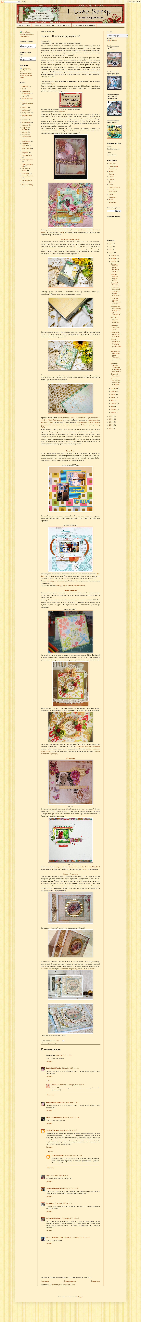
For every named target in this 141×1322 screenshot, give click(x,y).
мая (112, 400)
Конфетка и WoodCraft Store (115, 327)
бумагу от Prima (47, 422)
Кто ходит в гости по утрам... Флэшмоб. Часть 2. (115, 267)
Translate (114, 41)
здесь (53, 84)
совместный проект (26, 170)
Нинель (111, 179)
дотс (85, 869)
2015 (111, 253)
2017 (111, 247)
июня (113, 397)
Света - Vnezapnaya (70, 874)
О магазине (37, 25)
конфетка (25, 110)
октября (114, 261)
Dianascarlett (113, 169)
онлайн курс (26, 122)
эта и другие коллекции (55, 581)
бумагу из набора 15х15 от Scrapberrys (72, 417)
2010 (111, 428)
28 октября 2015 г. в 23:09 (73, 1155)
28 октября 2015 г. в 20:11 (63, 1055)
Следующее (45, 1281)
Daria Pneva (70, 451)
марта (113, 406)
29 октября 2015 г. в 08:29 (59, 1175)
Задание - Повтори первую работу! (114, 277)
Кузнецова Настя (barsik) (70, 239)
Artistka (62, 111)
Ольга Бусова (113, 166)
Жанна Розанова (70, 590)
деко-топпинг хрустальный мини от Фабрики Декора (72, 425)
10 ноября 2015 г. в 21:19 (81, 1237)
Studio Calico (73, 867)
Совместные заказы (63, 25)
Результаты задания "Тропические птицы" (116, 301)
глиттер (89, 749)
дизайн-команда (27, 98)
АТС (23, 89)
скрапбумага (81, 230)
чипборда (80, 746)
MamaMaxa (70, 758)
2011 (111, 425)
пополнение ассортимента (26, 136)
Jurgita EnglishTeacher (53, 1068)
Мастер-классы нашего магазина (84, 25)
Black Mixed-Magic (28, 185)
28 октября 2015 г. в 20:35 (70, 1068)
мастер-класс (26, 113)
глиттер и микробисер (69, 968)
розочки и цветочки (92, 746)
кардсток (58, 867)
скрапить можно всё (27, 165)
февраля (114, 409)
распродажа (26, 141)
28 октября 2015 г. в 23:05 (68, 1130)
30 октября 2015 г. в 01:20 (70, 1218)
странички (25, 173)
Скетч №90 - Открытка (115, 284)
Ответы (50, 1081)
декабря (114, 255)
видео (24, 96)
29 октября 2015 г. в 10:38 (69, 1188)
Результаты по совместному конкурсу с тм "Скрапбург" (116, 310)
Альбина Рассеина (52, 1130)
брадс (62, 232)
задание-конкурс (52, 1043)
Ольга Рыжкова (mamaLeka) (114, 191)
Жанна (111, 171)
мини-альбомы (27, 115)
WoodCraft (96, 867)
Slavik (111, 185)
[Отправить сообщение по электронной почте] (63, 1041)
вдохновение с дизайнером (27, 92)
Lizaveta (111, 177)
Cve (110, 182)
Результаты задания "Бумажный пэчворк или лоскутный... (116, 367)
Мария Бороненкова (59, 1084)
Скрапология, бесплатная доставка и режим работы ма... (115, 291)
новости (24, 120)
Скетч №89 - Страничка (115, 375)
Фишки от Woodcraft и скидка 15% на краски (115, 381)
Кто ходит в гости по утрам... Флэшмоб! (115, 320)
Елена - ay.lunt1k (114, 187)
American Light (27, 180)
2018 (111, 244)
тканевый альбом (27, 176)
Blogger (80, 1297)
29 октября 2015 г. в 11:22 (63, 1203)
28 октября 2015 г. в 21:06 (70, 1117)
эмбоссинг (44, 968)
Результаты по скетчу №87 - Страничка (116, 334)
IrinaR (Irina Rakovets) (54, 1117)
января (113, 412)
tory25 (48, 1175)
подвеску (96, 749)
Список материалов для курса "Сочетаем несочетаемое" (116, 343)
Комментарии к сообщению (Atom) (63, 1285)
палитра (24, 132)
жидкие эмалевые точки (76, 585)
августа (113, 391)
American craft (93, 420)
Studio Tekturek (85, 867)
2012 (111, 422)
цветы (60, 420)
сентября (114, 388)
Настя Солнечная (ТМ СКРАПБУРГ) (59, 1237)
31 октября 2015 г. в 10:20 (75, 1085)
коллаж (24, 107)
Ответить (49, 1061)
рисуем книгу (26, 148)
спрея (93, 968)
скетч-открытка (27, 155)
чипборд (59, 585)
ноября (113, 258)
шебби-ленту (45, 751)
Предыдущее (95, 1281)
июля (113, 394)
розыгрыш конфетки (25, 152)
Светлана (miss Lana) (53, 1218)
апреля (113, 403)
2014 (111, 416)
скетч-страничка (27, 160)
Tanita (111, 194)
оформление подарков (26, 129)
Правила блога (49, 25)
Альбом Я (25, 86)
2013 (111, 419)
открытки (25, 125)
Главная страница (24, 25)
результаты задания (25, 145)
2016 (111, 250)
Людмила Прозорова (53, 1188)
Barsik (111, 199)
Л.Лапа (111, 174)
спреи (65, 585)
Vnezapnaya (112, 197)
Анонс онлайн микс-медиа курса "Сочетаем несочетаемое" (116, 356)
